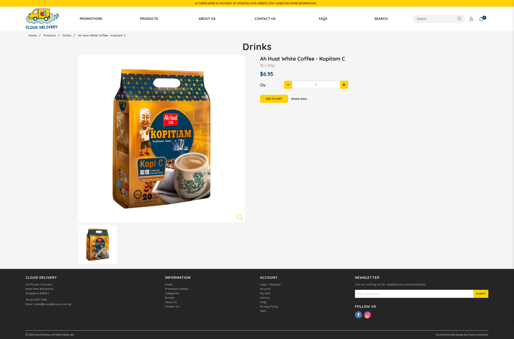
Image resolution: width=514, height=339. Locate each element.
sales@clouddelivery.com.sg (52, 304)
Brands (169, 297)
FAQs (263, 302)
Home (33, 35)
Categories (172, 293)
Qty (262, 85)
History (265, 297)
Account (265, 288)
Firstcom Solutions (478, 334)
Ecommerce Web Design (450, 334)
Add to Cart (274, 98)
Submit (481, 293)
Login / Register (270, 284)
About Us (171, 302)
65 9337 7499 (38, 299)
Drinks (67, 35)
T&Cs (263, 310)
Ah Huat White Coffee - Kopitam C (102, 35)
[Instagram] (368, 314)
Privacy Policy (269, 306)
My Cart (265, 293)
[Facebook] (359, 314)
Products (50, 35)
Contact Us (172, 306)
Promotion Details (177, 288)
